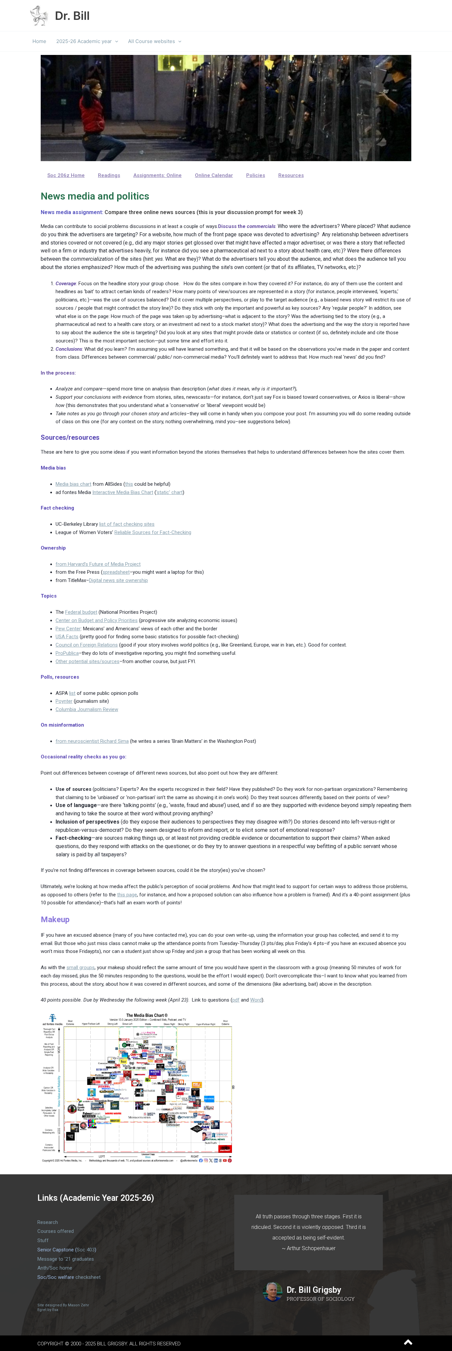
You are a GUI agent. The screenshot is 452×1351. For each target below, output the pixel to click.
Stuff (43, 1240)
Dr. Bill (72, 16)
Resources (291, 175)
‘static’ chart (169, 492)
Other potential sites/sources (87, 661)
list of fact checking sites (127, 524)
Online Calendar (214, 175)
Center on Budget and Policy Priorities (97, 620)
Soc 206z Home (66, 175)
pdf (236, 1000)
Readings (109, 175)
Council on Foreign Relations (87, 645)
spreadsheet (116, 572)
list (72, 693)
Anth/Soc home (54, 1268)
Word (256, 1000)
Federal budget (81, 612)
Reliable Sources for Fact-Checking (152, 532)
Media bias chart (73, 484)
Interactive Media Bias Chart (122, 492)
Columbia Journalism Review (87, 709)
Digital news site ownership (118, 580)
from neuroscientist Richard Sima (92, 741)
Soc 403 (86, 1250)
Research (47, 1222)
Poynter (64, 701)
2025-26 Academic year (84, 41)
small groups (81, 967)
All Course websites (151, 41)
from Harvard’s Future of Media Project (98, 564)
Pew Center (68, 629)
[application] (115, 41)
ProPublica (67, 653)
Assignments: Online (157, 175)
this (129, 484)
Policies (255, 175)
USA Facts (67, 637)
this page (127, 895)
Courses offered (55, 1231)
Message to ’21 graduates (65, 1259)
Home (39, 41)
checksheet (88, 1277)
